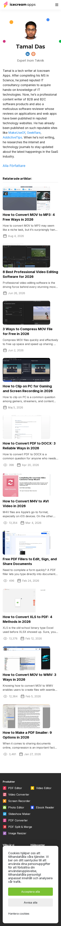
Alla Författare (14, 166)
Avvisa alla (30, 902)
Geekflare (33, 132)
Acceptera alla (30, 891)
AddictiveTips (12, 137)
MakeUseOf (16, 132)
